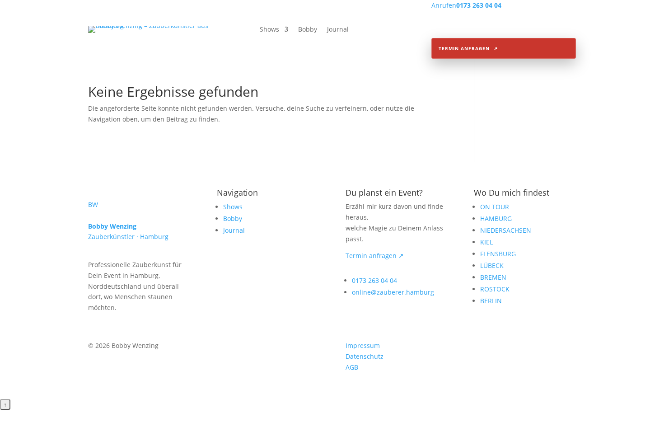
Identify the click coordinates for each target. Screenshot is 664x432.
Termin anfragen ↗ (375, 255)
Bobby (307, 29)
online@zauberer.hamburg (393, 292)
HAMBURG (496, 218)
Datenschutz (364, 356)
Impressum (363, 345)
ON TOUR (494, 206)
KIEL (486, 242)
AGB (352, 367)
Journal (338, 29)
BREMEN (493, 277)
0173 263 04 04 (374, 280)
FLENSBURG (498, 253)
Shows (269, 29)
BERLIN (491, 300)
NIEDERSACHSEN (505, 230)
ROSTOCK (495, 289)
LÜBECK (492, 265)
